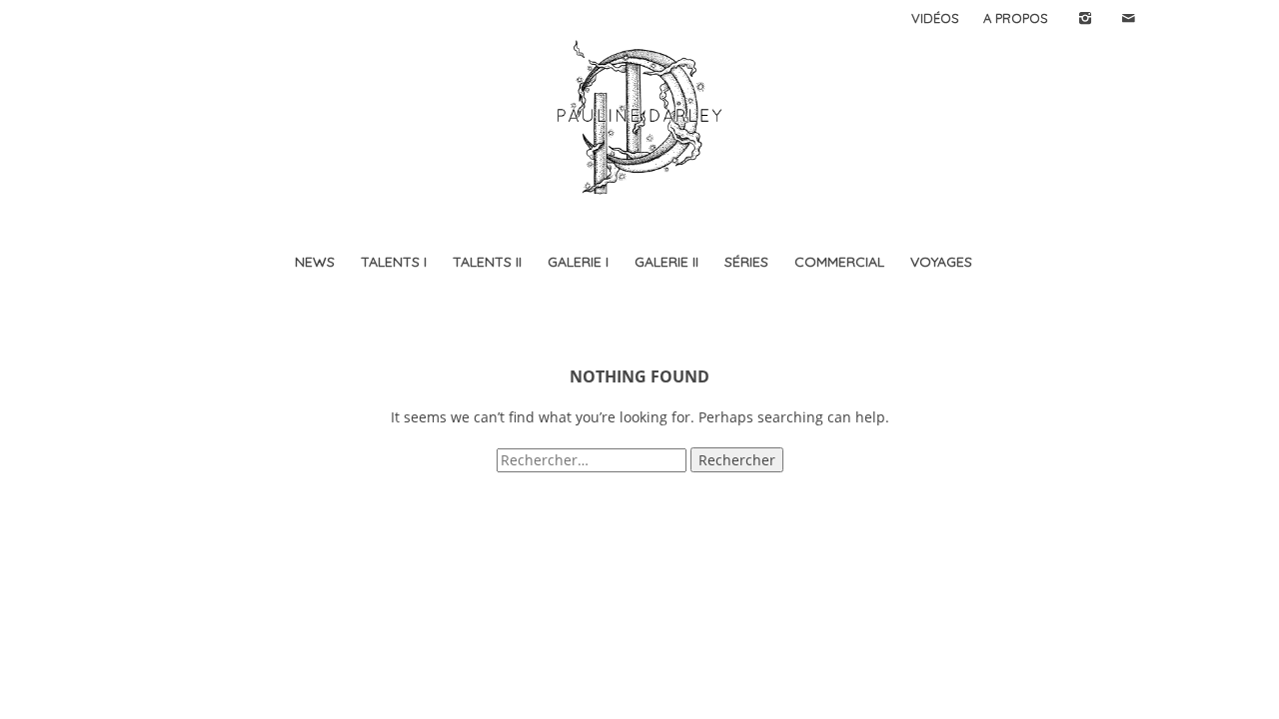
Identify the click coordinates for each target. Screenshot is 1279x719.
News (315, 262)
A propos (1015, 18)
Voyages (941, 262)
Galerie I (578, 262)
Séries (746, 262)
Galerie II (666, 262)
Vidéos (935, 18)
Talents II (487, 262)
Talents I (394, 262)
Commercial (839, 262)
